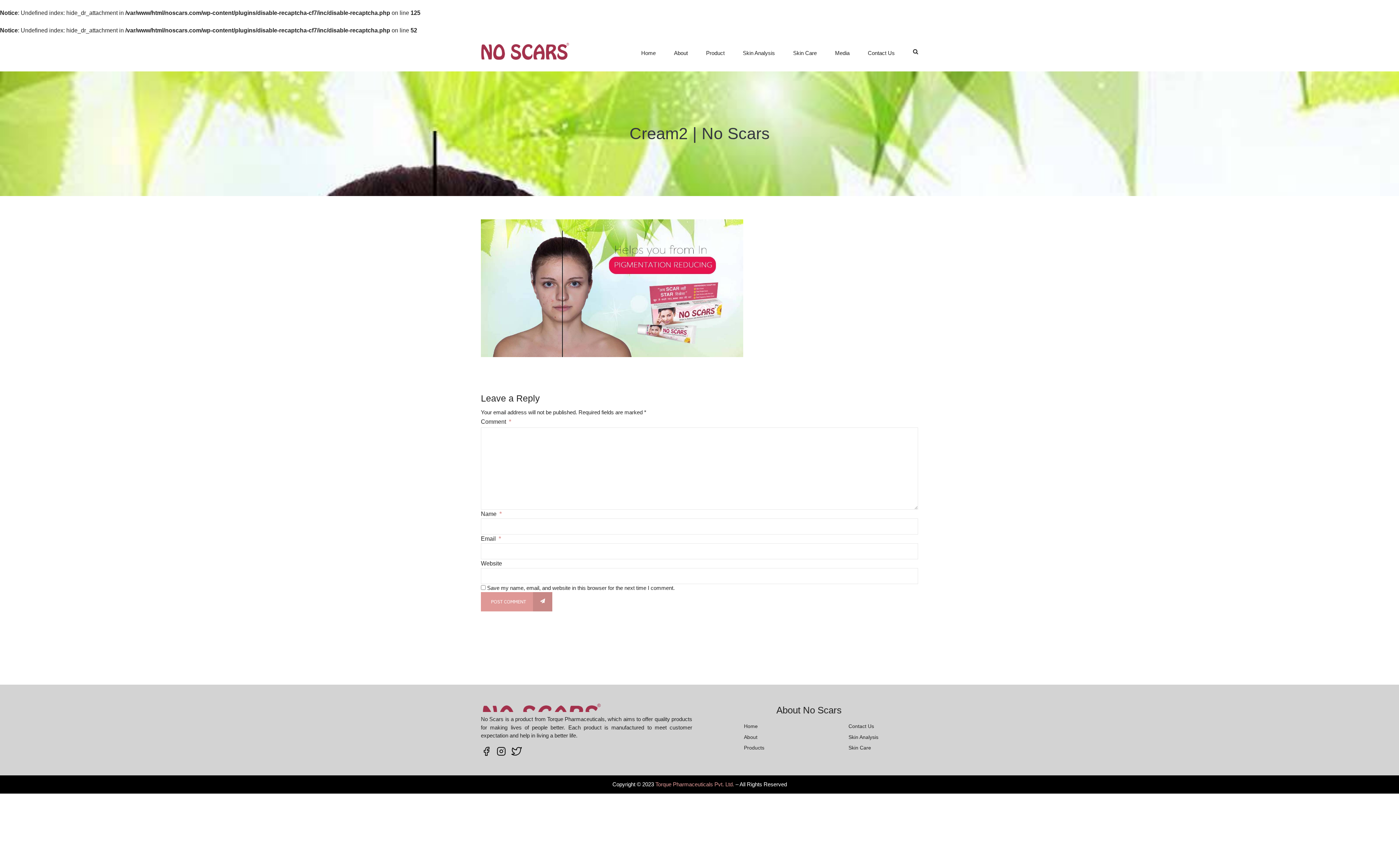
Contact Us (881, 53)
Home (648, 53)
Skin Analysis (759, 53)
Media (842, 53)
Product (715, 53)
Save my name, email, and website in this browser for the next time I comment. (581, 588)
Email (491, 539)
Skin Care (805, 53)
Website (491, 563)
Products (754, 748)
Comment (496, 422)
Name (491, 514)
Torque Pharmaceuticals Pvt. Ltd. (694, 784)
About (681, 53)
